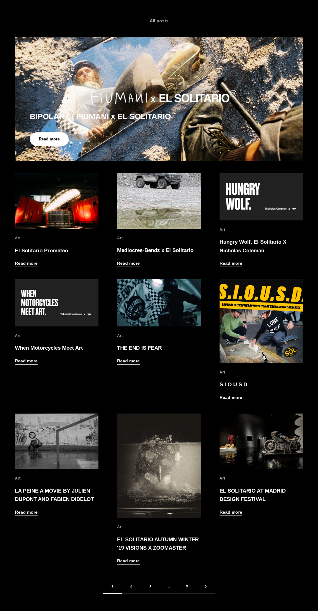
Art (17, 238)
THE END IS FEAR (139, 348)
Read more (49, 139)
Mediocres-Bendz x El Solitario (155, 250)
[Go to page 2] (205, 586)
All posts (159, 20)
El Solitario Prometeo (41, 250)
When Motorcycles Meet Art (49, 348)
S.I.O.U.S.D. (234, 384)
